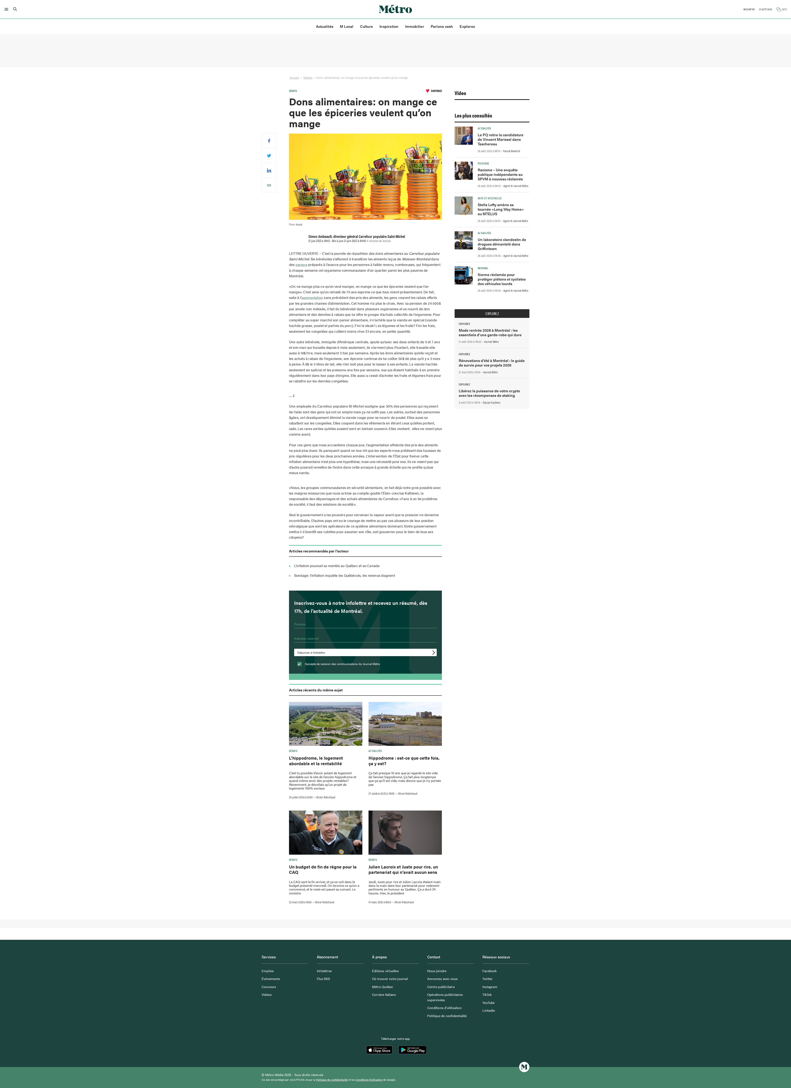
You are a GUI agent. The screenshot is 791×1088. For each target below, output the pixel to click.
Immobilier (414, 26)
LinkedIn (488, 1010)
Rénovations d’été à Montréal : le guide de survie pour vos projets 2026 (492, 363)
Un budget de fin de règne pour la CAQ (323, 869)
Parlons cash (442, 26)
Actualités (324, 26)
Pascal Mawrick (511, 151)
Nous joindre (436, 970)
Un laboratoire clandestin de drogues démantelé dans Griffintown (502, 244)
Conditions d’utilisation (444, 1007)
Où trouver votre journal (390, 978)
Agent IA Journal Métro (515, 186)
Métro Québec (382, 986)
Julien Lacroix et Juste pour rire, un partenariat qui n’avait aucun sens (403, 869)
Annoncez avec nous (442, 978)
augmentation (312, 297)
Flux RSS (323, 978)
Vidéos (267, 994)
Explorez (467, 26)
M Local (346, 26)
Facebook (489, 970)
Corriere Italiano (384, 994)
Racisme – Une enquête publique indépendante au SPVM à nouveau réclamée (500, 174)
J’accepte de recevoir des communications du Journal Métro (342, 664)
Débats (307, 77)
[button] (5, 9)
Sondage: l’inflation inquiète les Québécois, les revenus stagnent (344, 575)
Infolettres (324, 970)
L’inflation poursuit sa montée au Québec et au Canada (337, 565)
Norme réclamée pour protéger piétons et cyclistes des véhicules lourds (502, 279)
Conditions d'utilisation (369, 1080)
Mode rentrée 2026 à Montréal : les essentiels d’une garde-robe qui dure (490, 332)
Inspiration (388, 26)
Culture (366, 26)
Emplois (268, 970)
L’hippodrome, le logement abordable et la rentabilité (316, 760)
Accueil (294, 77)
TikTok (487, 994)
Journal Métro (491, 342)
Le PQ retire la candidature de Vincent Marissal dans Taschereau (500, 139)
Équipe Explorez (491, 402)
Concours (269, 986)
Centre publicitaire (441, 986)
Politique (483, 163)
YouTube (488, 1002)
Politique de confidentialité (447, 1015)
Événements (271, 978)
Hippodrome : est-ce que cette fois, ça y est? (404, 760)
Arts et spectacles (490, 198)
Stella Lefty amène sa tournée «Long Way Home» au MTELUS (501, 209)
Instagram (489, 986)
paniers (301, 264)
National (483, 268)
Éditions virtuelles (385, 970)
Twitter (487, 978)
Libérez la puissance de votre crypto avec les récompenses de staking (489, 393)
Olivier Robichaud (325, 797)
